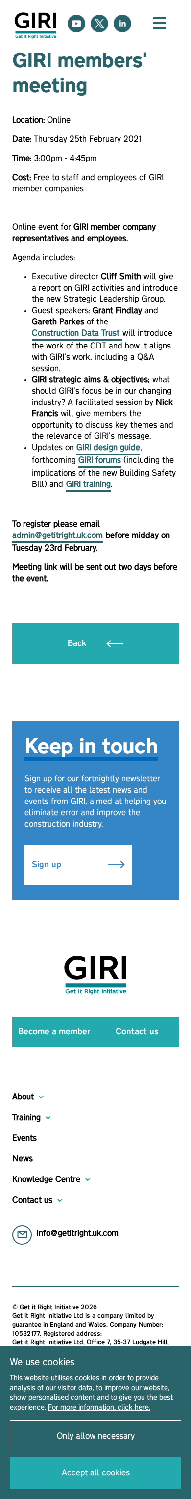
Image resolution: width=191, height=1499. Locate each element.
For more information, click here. (99, 1407)
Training (26, 1118)
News (22, 1159)
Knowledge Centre (46, 1179)
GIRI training (88, 484)
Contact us (137, 1032)
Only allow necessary (96, 1436)
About (23, 1097)
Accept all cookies (96, 1473)
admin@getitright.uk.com (57, 535)
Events (24, 1138)
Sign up (48, 865)
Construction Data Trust (77, 333)
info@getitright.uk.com (78, 1233)
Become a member (54, 1032)
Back (78, 643)
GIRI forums (99, 460)
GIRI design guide (108, 448)
